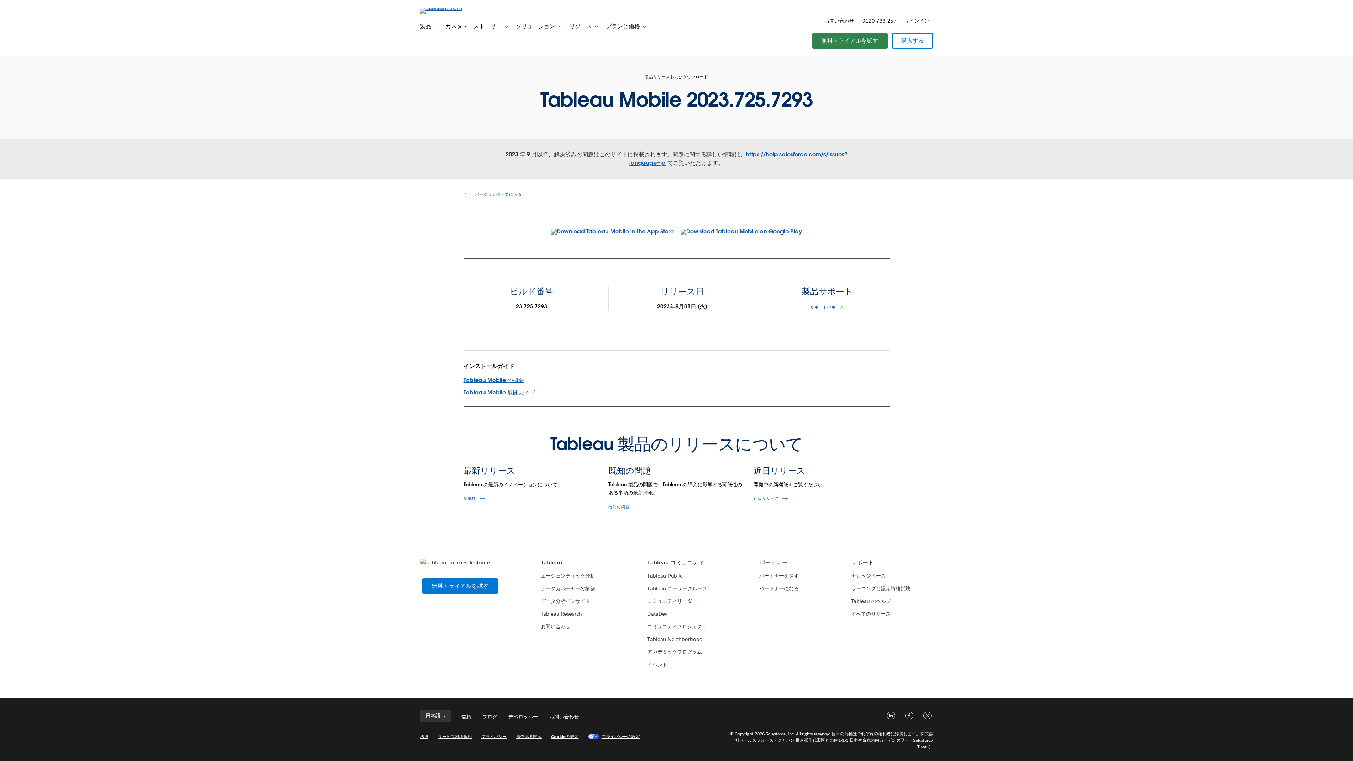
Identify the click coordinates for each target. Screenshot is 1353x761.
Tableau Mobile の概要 (494, 380)
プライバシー (494, 737)
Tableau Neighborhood (674, 639)
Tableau (551, 562)
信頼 (466, 716)
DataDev (657, 614)
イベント (657, 664)
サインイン (916, 21)
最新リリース (489, 470)
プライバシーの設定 (621, 737)
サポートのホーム (827, 307)
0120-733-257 (879, 21)
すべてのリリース (871, 614)
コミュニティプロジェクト (676, 626)
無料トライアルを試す (849, 40)
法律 (424, 737)
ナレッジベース (868, 576)
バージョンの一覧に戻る (498, 194)
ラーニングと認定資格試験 (880, 588)
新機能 (470, 498)
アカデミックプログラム (674, 652)
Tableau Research (561, 614)
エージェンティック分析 (568, 576)
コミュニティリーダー (672, 601)
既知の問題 (629, 470)
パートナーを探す (779, 576)
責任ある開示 (529, 737)
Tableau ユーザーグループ (677, 588)
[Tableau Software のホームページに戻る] (450, 8)
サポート (862, 562)
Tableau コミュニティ (675, 562)
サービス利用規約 (455, 737)
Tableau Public (664, 576)
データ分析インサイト (565, 601)
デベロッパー (523, 716)
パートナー (773, 562)
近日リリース (779, 470)
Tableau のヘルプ (871, 601)
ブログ (489, 716)
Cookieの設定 (564, 737)
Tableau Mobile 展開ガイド (500, 392)
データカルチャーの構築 (568, 588)
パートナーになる (779, 588)
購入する (912, 40)
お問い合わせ (839, 21)
